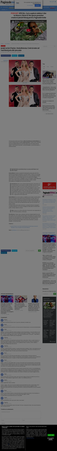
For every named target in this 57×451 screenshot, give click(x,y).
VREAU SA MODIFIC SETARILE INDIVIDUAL (50, 439)
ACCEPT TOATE (51, 435)
